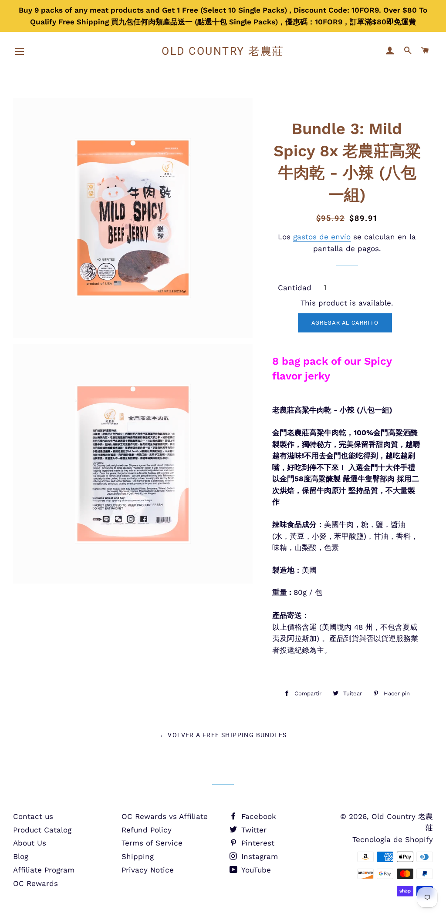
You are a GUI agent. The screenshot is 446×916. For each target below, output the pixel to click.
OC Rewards (35, 883)
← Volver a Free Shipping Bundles (223, 734)
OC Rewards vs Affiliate (165, 816)
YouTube (255, 870)
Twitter (253, 829)
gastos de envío (322, 236)
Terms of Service (152, 843)
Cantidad (294, 287)
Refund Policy (147, 829)
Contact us (33, 816)
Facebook (257, 816)
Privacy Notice (148, 870)
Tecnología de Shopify (392, 839)
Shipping (138, 856)
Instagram (258, 856)
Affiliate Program (43, 870)
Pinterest (256, 843)
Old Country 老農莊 (223, 51)
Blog (20, 856)
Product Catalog (42, 829)
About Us (29, 843)
